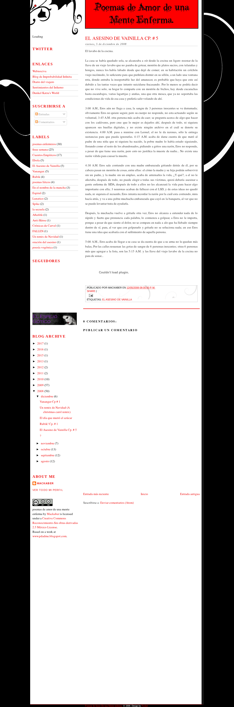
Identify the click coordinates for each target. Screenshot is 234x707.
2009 (40, 385)
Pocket (145, 705)
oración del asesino (44, 242)
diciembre (47, 396)
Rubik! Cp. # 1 (49, 424)
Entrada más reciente (96, 494)
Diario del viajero (43, 82)
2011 (40, 373)
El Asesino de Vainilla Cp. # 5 (121, 38)
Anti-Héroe (39, 220)
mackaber (45, 483)
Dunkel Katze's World (45, 93)
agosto (45, 461)
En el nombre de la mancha (49, 187)
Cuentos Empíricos (44, 155)
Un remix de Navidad (45, 236)
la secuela (38, 209)
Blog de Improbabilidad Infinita (52, 76)
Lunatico (38, 198)
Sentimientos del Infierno (48, 87)
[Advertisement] (117, 459)
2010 (40, 379)
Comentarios (46, 122)
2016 (40, 349)
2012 (40, 367)
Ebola (36, 160)
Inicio (144, 494)
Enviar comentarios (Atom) (117, 503)
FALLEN (38, 231)
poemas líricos (41, 182)
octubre (46, 449)
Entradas (43, 114)
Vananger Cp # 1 (50, 401)
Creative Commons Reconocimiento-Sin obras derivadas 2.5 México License (55, 522)
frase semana (40, 149)
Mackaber (53, 514)
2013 (40, 361)
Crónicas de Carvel (44, 225)
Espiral (37, 193)
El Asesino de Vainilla (117, 299)
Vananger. (38, 171)
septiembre (48, 455)
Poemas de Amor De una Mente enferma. (103, 705)
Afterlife (37, 215)
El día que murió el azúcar (56, 418)
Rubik (36, 177)
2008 (40, 391)
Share (91, 291)
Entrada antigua (190, 494)
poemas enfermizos (44, 144)
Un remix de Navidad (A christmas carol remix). (55, 409)
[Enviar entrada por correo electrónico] (90, 295)
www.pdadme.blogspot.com (49, 536)
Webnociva (39, 71)
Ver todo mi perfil (47, 490)
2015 (40, 355)
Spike (36, 204)
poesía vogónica (42, 247)
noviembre (48, 443)
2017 (40, 343)
